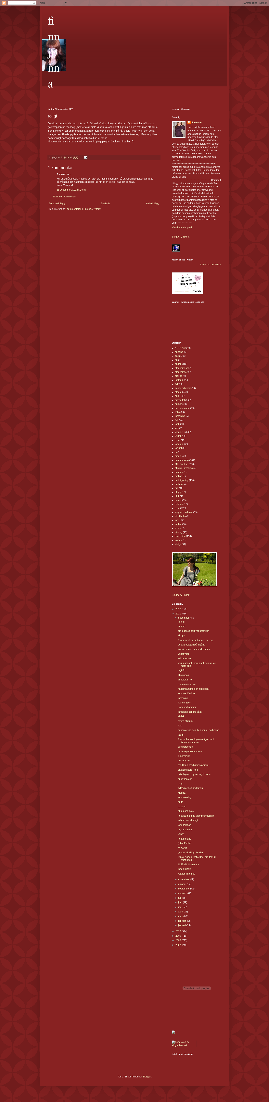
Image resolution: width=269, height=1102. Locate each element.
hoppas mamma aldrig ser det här (196, 815)
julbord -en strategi (188, 820)
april (181, 911)
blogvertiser (181, 372)
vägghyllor (183, 654)
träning (178, 532)
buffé (180, 802)
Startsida (105, 203)
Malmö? (182, 792)
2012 (178, 609)
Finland (179, 380)
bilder (178, 364)
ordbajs (179, 484)
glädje (178, 392)
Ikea (180, 725)
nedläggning (181, 480)
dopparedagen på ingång (191, 644)
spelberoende (185, 746)
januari (182, 925)
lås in (181, 734)
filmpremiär (184, 756)
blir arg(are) (184, 760)
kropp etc (180, 432)
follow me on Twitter (210, 264)
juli (180, 898)
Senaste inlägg (57, 203)
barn (177, 356)
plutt (177, 496)
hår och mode (182, 408)
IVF (176, 420)
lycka (177, 440)
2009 (178, 935)
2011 (178, 613)
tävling (178, 540)
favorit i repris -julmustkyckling (194, 649)
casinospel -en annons (190, 751)
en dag (181, 626)
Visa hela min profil (182, 227)
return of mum (185, 721)
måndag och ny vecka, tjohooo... (195, 774)
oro (176, 488)
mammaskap (182, 460)
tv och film (180, 536)
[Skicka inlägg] (85, 157)
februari (182, 921)
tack (177, 520)
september (184, 888)
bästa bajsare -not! (188, 769)
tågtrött (181, 670)
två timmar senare (187, 684)
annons (179, 352)
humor (178, 404)
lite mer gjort (184, 702)
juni (180, 902)
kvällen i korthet (186, 873)
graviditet (180, 400)
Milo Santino (181, 464)
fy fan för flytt (184, 843)
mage (178, 456)
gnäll (177, 396)
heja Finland (184, 838)
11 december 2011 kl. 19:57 (71, 189)
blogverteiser (182, 368)
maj (180, 907)
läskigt (178, 448)
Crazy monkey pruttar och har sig (195, 640)
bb (176, 360)
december (184, 617)
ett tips (181, 635)
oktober (182, 884)
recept (178, 500)
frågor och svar (183, 388)
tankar (178, 524)
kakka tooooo (185, 658)
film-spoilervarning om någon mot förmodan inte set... (196, 741)
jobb (177, 424)
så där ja (182, 848)
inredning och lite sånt (189, 712)
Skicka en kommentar (64, 196)
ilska (177, 412)
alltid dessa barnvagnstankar (193, 631)
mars (181, 916)
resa (177, 508)
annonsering (184, 797)
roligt (180, 783)
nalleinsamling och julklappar (193, 689)
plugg (178, 492)
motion (178, 476)
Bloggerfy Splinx (180, 236)
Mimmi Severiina (184, 468)
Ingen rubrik (184, 869)
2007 (178, 945)
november (184, 879)
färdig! (181, 621)
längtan (179, 444)
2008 (178, 940)
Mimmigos (183, 675)
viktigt (178, 544)
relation (179, 504)
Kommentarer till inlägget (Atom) (84, 209)
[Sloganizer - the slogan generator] (183, 1045)
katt (177, 428)
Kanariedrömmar (187, 707)
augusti (182, 893)
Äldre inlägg (152, 203)
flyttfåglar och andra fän (190, 788)
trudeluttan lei (185, 679)
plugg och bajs (186, 811)
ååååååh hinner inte (188, 864)
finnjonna (54, 51)
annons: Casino (186, 693)
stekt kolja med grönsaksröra (193, 765)
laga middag (184, 825)
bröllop (178, 376)
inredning (180, 416)
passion (182, 806)
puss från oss (185, 779)
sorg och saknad (184, 512)
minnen (179, 472)
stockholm (180, 516)
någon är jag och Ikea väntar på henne (198, 730)
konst (181, 834)
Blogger (147, 1076)
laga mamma (185, 829)
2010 (178, 931)
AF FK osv (180, 348)
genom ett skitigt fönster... (191, 852)
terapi (178, 528)
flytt (176, 384)
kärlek (178, 436)
